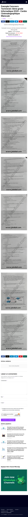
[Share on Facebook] (3, 21)
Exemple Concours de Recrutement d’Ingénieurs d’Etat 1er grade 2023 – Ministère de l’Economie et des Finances (16, 442)
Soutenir (16, 509)
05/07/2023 (10, 445)
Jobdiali (4, 18)
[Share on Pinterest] (21, 21)
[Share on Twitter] (7, 21)
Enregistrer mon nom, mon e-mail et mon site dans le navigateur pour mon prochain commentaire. (12, 409)
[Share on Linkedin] (12, 21)
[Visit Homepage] (4, 2)
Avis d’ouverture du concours (14, 36)
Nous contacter (10, 509)
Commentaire (4, 380)
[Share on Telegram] (16, 21)
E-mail (2, 402)
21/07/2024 (10, 431)
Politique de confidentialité (6, 512)
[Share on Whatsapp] (25, 21)
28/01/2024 (10, 461)
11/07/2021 (10, 18)
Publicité (12, 511)
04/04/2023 (10, 453)
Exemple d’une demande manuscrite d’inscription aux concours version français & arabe (15, 435)
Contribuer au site (4, 511)
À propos (3, 509)
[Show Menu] (26, 2)
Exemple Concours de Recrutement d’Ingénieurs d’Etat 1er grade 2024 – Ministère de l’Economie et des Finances (16, 428)
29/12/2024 (10, 438)
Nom (2, 397)
